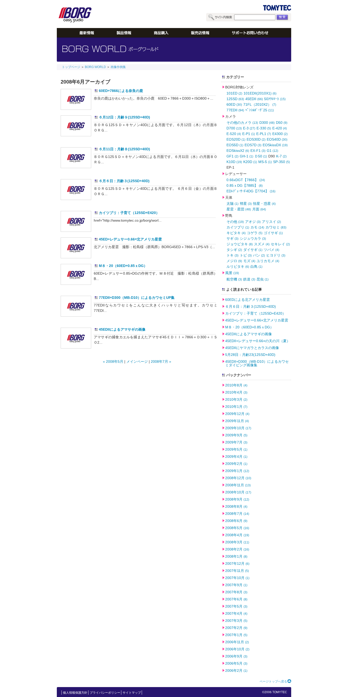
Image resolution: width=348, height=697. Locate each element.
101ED (234, 93)
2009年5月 (236, 449)
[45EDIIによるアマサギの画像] (76, 338)
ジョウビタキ (239, 244)
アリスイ (271, 222)
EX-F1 (257, 151)
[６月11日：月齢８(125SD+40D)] (76, 157)
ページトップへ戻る (273, 681)
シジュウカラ (253, 238)
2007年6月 (236, 599)
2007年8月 (236, 592)
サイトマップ (132, 692)
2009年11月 (237, 421)
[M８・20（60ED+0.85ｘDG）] (76, 274)
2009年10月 (238, 428)
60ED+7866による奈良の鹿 (121, 91)
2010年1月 (236, 407)
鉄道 (249, 279)
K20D (250, 162)
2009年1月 (237, 471)
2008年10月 (238, 492)
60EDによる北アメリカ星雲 (247, 300)
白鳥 (256, 266)
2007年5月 (236, 606)
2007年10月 (237, 578)
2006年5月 (236, 663)
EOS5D (234, 145)
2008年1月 (236, 556)
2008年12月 (238, 478)
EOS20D (235, 139)
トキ (232, 255)
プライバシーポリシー (105, 692)
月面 (259, 209)
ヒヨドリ (275, 255)
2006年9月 (236, 656)
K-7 (281, 156)
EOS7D (253, 145)
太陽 (232, 204)
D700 (234, 128)
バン (259, 255)
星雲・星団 (238, 209)
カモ (257, 227)
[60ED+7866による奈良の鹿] (76, 99)
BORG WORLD (95, 67)
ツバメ (271, 250)
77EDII (235, 110)
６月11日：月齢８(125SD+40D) (124, 149)
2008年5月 (237, 528)
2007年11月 (237, 571)
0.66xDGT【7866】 (245, 180)
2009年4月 (236, 456)
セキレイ (280, 244)
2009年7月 (236, 442)
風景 (232, 273)
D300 (267, 122)
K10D (234, 162)
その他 (235, 222)
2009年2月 (236, 464)
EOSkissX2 (237, 151)
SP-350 (281, 162)
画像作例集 (118, 67)
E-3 (249, 128)
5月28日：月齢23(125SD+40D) (250, 355)
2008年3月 (237, 542)
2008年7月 (237, 514)
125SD (235, 99)
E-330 (264, 128)
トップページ (71, 67)
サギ (232, 238)
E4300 (280, 134)
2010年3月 (236, 399)
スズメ (262, 244)
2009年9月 (236, 435)
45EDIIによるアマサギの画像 (122, 329)
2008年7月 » (161, 361)
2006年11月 (237, 642)
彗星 (246, 204)
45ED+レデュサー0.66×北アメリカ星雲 (130, 239)
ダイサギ (252, 250)
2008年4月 (237, 535)
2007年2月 (236, 628)
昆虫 (263, 279)
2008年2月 (237, 549)
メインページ (137, 361)
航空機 (234, 279)
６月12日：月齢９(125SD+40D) (124, 117)
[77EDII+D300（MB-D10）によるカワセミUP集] (76, 306)
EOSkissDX (275, 145)
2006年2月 (236, 670)
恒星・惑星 (264, 204)
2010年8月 (236, 385)
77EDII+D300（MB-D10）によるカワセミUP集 (137, 298)
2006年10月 (237, 649)
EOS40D (277, 139)
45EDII (254, 99)
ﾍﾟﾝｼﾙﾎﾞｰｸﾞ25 (259, 110)
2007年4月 (236, 613)
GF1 (232, 156)
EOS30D (256, 139)
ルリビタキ (237, 266)
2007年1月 (236, 635)
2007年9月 (236, 585)
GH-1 (246, 156)
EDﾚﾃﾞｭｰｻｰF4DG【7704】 (250, 191)
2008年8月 (236, 506)
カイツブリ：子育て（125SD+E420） (129, 213)
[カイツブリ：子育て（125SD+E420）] (76, 221)
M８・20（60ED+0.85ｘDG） (123, 266)
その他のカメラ (242, 122)
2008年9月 (237, 499)
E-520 (233, 134)
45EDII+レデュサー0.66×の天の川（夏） (257, 341)
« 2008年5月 (113, 361)
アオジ (253, 222)
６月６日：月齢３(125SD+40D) (124, 181)
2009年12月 (237, 414)
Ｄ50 (261, 156)
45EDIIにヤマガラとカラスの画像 (252, 348)
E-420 (279, 128)
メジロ (234, 261)
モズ (249, 261)
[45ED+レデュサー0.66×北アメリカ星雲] (76, 247)
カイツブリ (237, 227)
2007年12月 (237, 563)
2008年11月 (238, 485)
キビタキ (236, 233)
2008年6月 (236, 521)
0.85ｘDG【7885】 (244, 185)
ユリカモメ (268, 261)
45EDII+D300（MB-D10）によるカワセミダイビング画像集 (257, 363)
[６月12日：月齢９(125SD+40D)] (76, 125)
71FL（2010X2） (259, 104)
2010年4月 (236, 392)
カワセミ (275, 227)
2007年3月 (236, 621)
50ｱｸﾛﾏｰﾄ (275, 99)
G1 (272, 151)
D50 (281, 122)
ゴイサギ (273, 233)
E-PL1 (263, 134)
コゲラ (254, 233)
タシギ (234, 250)
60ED (234, 104)
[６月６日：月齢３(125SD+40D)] (76, 189)
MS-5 (265, 162)
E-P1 (248, 134)
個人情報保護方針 (75, 692)
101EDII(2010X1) (260, 93)
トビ (246, 255)
